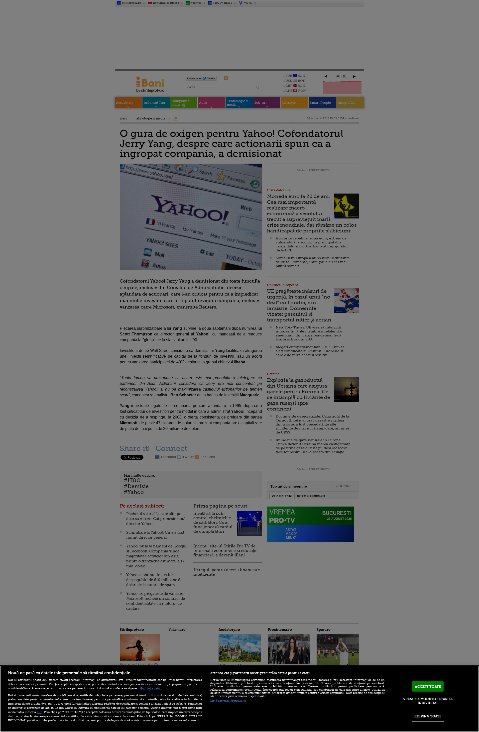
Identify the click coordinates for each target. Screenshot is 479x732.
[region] (239, 698)
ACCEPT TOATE (428, 686)
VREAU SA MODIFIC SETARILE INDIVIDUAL (428, 701)
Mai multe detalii (150, 688)
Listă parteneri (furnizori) (228, 700)
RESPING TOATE (428, 716)
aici (39, 712)
